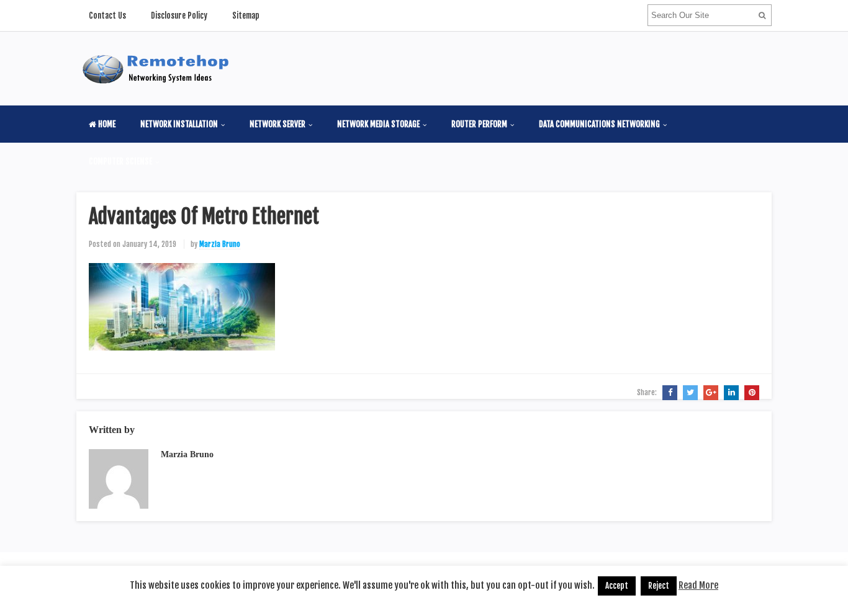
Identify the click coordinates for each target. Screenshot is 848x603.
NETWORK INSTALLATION (179, 124)
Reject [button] (658, 586)
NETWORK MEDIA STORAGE (378, 124)
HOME (105, 124)
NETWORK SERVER (277, 124)
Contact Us (107, 15)
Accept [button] (616, 586)
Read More (698, 585)
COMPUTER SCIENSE (120, 161)
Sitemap (245, 15)
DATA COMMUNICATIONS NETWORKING (599, 124)
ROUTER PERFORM (479, 124)
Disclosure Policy (179, 15)
